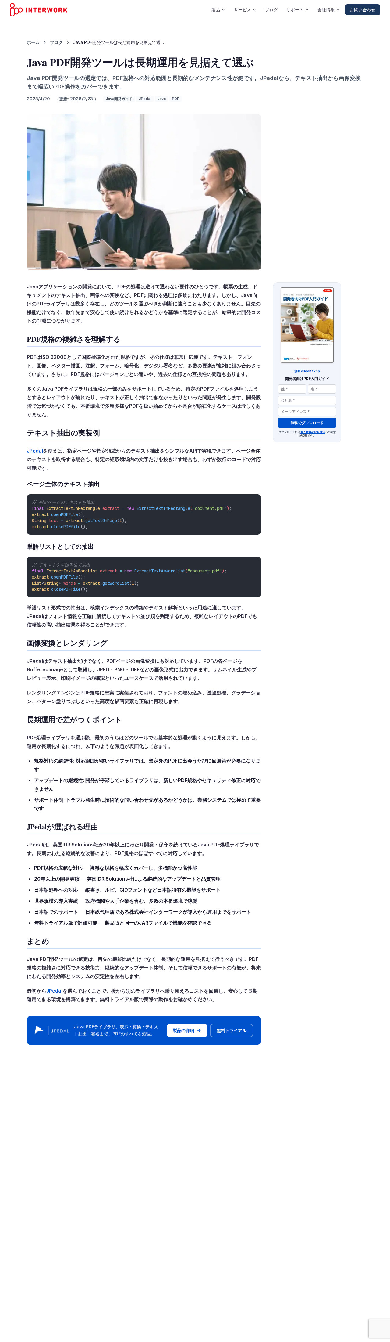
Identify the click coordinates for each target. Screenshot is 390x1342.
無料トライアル (231, 1030)
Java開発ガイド (119, 98)
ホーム (33, 42)
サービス (242, 9)
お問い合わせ (362, 9)
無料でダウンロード (307, 422)
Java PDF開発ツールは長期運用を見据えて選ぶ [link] (119, 42)
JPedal (35, 451)
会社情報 (326, 9)
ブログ (271, 9)
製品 (215, 9)
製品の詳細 (183, 1030)
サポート (294, 9)
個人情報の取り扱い (312, 432)
